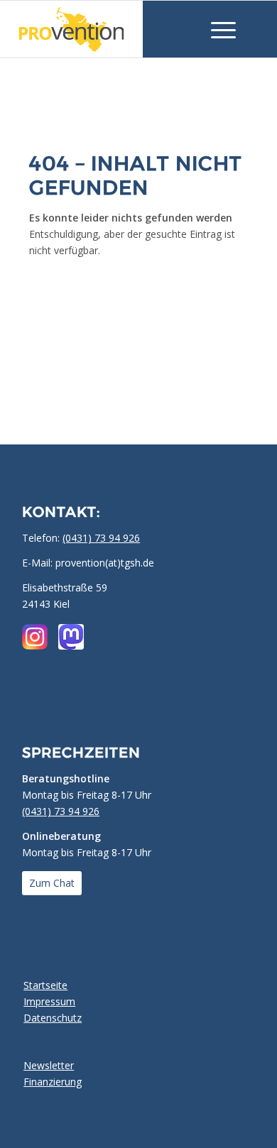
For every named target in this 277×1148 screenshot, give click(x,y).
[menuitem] (216, 29)
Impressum (49, 1001)
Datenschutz (52, 1017)
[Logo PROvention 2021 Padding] (94, 29)
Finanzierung (52, 1081)
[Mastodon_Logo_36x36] (71, 637)
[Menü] (216, 29)
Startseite (45, 985)
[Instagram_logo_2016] (35, 637)
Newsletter (48, 1065)
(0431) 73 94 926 (101, 538)
